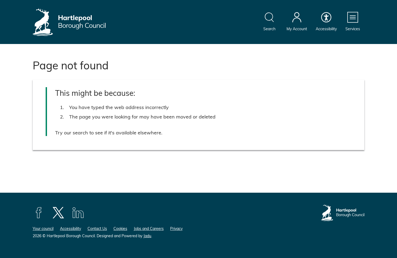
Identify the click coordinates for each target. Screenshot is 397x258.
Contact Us (97, 228)
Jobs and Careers (149, 228)
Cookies (120, 228)
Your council (43, 228)
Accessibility (70, 228)
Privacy (176, 228)
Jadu (147, 235)
